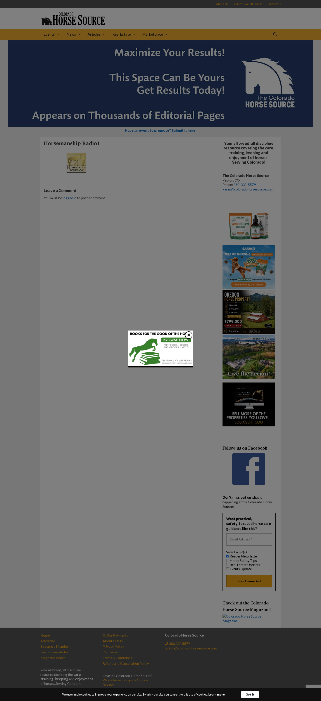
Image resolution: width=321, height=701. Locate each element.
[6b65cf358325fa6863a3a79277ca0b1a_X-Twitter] (160, 366)
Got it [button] (250, 694)
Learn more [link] (216, 694)
